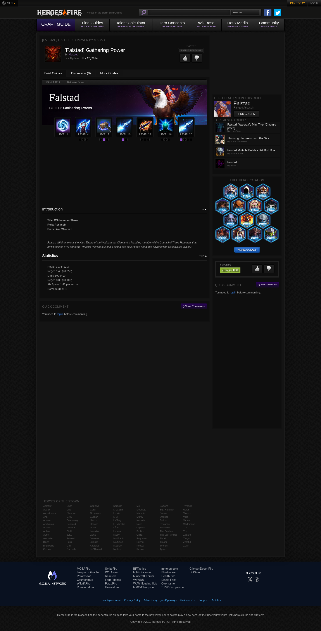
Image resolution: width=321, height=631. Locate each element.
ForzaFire (111, 583)
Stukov (163, 520)
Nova (139, 524)
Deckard (71, 524)
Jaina (93, 534)
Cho (69, 509)
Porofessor (84, 576)
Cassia (47, 549)
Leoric (116, 513)
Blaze (46, 542)
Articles (216, 600)
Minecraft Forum (143, 576)
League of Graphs (88, 572)
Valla (185, 516)
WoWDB (138, 579)
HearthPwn (168, 576)
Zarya (186, 538)
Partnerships (187, 600)
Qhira (139, 534)
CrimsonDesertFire (201, 568)
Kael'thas (95, 545)
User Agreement (110, 600)
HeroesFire (112, 587)
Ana (45, 516)
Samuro (164, 506)
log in (60, 314)
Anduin (46, 520)
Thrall (163, 538)
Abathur (47, 506)
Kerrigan (117, 506)
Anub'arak (48, 524)
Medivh (117, 549)
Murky (139, 516)
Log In (314, 3)
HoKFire (195, 572)
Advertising (150, 600)
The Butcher (166, 531)
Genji (92, 509)
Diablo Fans (168, 579)
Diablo (70, 531)
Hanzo (93, 520)
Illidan (93, 527)
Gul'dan (94, 516)
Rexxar (140, 549)
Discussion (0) (81, 73)
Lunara (117, 531)
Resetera (110, 576)
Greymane (95, 513)
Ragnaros (141, 538)
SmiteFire (111, 568)
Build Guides (53, 73)
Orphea (140, 527)
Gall (69, 545)
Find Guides (246, 114)
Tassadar (165, 527)
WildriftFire (83, 583)
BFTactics (139, 568)
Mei (138, 506)
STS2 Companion (172, 587)
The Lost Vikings (169, 534)
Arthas (46, 531)
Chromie (71, 513)
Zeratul (187, 542)
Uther (186, 509)
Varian (186, 520)
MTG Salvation (142, 572)
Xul (184, 527)
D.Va (69, 516)
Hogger (94, 524)
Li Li (115, 516)
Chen (69, 506)
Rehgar (140, 545)
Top (201, 210)
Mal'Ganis (118, 538)
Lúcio (116, 527)
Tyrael (163, 549)
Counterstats (85, 579)
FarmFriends (113, 579)
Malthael (117, 545)
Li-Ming (117, 520)
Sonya (163, 513)
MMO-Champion (143, 587)
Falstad (70, 538)
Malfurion (118, 542)
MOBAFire (83, 568)
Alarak (46, 509)
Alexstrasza (49, 513)
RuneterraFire (85, 587)
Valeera (187, 513)
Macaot (73, 54)
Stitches (164, 516)
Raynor (140, 542)
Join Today (297, 3)
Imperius (94, 531)
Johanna (94, 538)
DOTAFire (111, 572)
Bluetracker (168, 572)
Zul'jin (186, 545)
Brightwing (48, 545)
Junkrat (94, 542)
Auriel (46, 534)
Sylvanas (165, 524)
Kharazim (118, 509)
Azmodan (48, 538)
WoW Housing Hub (145, 583)
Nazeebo (141, 520)
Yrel (185, 531)
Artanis (47, 527)
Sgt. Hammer (167, 509)
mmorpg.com (169, 568)
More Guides (109, 73)
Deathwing (72, 520)
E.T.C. (70, 534)
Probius (140, 531)
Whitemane (189, 524)
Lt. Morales (119, 524)
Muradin (140, 513)
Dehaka (71, 527)
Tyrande (187, 506)
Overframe (168, 583)
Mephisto (141, 509)
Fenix (69, 542)
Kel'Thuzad (96, 549)
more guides (247, 249)
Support (203, 600)
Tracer (163, 542)
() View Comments (194, 306)
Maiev (116, 534)
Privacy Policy (132, 600)
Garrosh (71, 549)
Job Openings (169, 600)
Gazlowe (94, 506)
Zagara (187, 534)
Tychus (164, 545)
